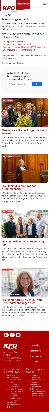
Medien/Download (16, 389)
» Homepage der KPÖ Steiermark (16, 44)
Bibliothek (17, 400)
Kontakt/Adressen (38, 391)
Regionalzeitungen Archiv (17, 392)
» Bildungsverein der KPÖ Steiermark (18, 50)
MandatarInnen (37, 389)
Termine (12, 375)
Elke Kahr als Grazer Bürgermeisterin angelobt (24, 132)
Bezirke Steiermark (15, 385)
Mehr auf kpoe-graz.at (34, 370)
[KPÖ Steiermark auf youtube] (18, 334)
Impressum (35, 356)
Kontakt (35, 345)
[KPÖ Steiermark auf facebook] (6, 334)
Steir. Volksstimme (15, 397)
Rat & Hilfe (36, 378)
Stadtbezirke (36, 387)
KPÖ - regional (15, 378)
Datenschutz (35, 350)
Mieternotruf (36, 380)
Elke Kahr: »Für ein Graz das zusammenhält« (18, 187)
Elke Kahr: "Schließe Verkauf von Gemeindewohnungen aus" (21, 301)
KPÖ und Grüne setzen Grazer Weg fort (23, 243)
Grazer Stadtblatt (38, 393)
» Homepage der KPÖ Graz (13, 41)
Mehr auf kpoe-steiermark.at (12, 370)
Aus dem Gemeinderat (34, 383)
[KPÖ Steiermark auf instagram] (12, 334)
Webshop (13, 402)
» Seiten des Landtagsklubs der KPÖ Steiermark (23, 47)
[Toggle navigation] (44, 3)
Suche (35, 361)
